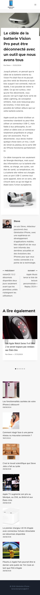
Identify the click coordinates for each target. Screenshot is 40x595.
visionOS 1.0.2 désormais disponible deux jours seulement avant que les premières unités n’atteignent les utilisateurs (10, 283)
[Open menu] (35, 4)
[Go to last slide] (6, 341)
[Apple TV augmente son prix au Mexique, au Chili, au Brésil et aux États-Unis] (20, 482)
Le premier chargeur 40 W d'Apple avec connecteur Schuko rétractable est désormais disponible (19, 531)
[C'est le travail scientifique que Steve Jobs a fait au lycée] (20, 451)
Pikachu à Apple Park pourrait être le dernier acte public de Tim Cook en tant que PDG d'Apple (19, 565)
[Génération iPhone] (11, 4)
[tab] (15, 368)
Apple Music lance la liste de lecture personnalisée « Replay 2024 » (30, 279)
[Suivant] (33, 341)
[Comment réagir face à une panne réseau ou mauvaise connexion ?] (20, 420)
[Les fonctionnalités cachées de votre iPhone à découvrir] (20, 389)
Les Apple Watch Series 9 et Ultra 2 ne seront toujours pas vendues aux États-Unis (20, 346)
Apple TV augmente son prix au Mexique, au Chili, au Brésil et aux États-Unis (18, 497)
